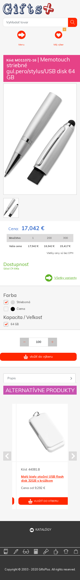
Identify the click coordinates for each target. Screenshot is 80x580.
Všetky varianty (65, 278)
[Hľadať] (72, 22)
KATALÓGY (43, 529)
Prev (7, 456)
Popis (12, 378)
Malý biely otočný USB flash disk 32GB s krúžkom (38, 479)
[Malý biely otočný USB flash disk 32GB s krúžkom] (39, 431)
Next (73, 456)
